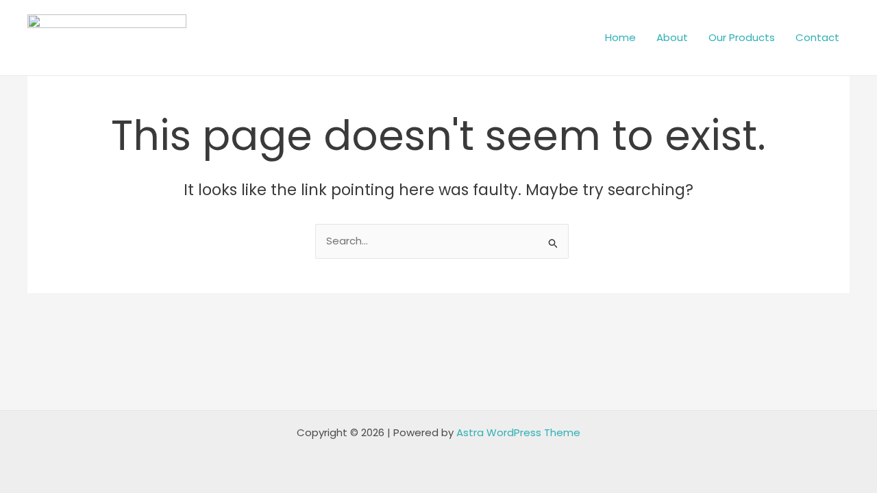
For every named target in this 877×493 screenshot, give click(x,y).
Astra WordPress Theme (518, 432)
